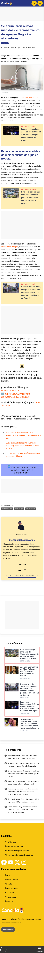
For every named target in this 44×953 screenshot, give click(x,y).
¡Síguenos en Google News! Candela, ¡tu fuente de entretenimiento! (23, 470)
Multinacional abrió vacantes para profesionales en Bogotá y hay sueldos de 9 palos (23, 435)
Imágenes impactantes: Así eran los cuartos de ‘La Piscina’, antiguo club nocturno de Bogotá (31, 134)
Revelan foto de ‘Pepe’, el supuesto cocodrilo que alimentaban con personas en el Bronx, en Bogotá (31, 292)
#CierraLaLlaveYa (10, 390)
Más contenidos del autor (22, 576)
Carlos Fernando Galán (28, 98)
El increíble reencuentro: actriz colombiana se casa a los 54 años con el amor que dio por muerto (23, 773)
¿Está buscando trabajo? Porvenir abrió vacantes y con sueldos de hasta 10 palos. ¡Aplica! (22, 446)
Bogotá (5, 43)
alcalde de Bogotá (7, 509)
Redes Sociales (30, 509)
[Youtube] (10, 862)
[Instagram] (24, 862)
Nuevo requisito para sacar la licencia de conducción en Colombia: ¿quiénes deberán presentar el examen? (23, 791)
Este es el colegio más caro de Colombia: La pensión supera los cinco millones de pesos (30, 197)
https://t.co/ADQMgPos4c (17, 394)
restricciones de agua (9, 247)
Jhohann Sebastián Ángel (12, 47)
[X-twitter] (17, 862)
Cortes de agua (19, 509)
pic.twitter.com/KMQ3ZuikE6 (15, 397)
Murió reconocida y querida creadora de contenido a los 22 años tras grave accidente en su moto (22, 809)
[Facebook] (4, 862)
